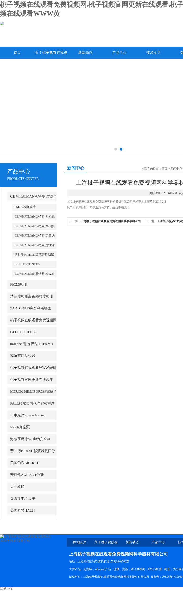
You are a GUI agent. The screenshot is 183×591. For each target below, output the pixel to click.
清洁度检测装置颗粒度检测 (31, 296)
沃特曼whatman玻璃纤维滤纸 (34, 254)
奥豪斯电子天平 (22, 498)
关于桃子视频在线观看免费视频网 (51, 55)
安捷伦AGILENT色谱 (27, 475)
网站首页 (79, 542)
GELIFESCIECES (23, 332)
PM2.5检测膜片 (25, 207)
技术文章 (153, 52)
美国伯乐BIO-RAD (25, 463)
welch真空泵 (20, 427)
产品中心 (119, 52)
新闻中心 (176, 168)
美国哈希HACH (22, 510)
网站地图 (6, 589)
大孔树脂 (17, 486)
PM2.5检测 (18, 284)
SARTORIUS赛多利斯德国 (30, 308)
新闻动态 (85, 52)
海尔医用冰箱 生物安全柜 (30, 439)
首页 (17, 52)
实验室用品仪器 (22, 356)
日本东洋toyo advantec (28, 415)
